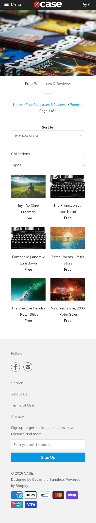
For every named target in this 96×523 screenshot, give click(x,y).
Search (17, 382)
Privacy (17, 416)
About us (19, 394)
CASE (28, 473)
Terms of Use (22, 405)
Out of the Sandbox (48, 479)
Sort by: (48, 127)
